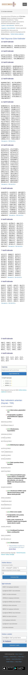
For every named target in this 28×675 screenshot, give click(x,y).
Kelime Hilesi (21, 656)
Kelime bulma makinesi (17, 34)
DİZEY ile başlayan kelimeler (11, 587)
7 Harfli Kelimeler (7, 250)
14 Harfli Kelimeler (7, 51)
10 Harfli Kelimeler (7, 145)
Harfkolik (8, 659)
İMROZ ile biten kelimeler (10, 616)
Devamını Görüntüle (8, 141)
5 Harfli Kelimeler (7, 338)
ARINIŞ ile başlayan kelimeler (11, 598)
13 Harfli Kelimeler (7, 62)
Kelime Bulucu (13, 656)
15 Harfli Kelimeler (7, 42)
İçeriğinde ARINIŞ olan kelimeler (12, 601)
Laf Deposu (5, 656)
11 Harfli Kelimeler (7, 102)
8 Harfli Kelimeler (7, 219)
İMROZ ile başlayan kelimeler (11, 609)
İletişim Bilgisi (18, 661)
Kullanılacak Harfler (7, 565)
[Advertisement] (14, 320)
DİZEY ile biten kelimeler (9, 594)
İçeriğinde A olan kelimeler (10, 623)
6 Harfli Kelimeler (7, 281)
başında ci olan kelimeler (8, 28)
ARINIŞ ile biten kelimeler (10, 605)
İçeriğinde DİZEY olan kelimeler (11, 590)
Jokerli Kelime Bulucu (16, 659)
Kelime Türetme (18, 654)
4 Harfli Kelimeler (7, 353)
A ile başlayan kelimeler (9, 620)
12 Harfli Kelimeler (7, 78)
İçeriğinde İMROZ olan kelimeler (11, 612)
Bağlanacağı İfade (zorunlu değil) (11, 570)
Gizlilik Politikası (10, 661)
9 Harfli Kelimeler (7, 188)
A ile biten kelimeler (8, 627)
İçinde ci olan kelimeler (7, 25)
